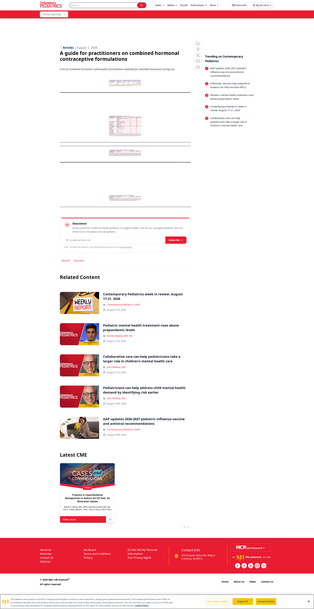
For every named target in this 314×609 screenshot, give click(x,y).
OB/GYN (65, 260)
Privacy (88, 557)
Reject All (242, 601)
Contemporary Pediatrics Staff (123, 304)
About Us (45, 550)
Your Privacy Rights (139, 557)
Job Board (90, 550)
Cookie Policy (141, 605)
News (253, 581)
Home (225, 581)
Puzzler (184, 5)
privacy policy (126, 247)
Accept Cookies (266, 601)
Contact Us (46, 557)
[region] (157, 601)
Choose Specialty (52, 14)
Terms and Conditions (97, 554)
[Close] (308, 601)
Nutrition (79, 260)
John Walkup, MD (116, 367)
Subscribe (174, 240)
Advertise (46, 554)
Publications (197, 5)
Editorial (45, 561)
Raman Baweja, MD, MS (120, 335)
